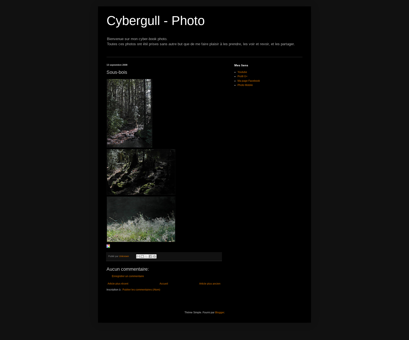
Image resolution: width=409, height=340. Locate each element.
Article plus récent (118, 283)
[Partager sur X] (146, 256)
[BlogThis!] (142, 256)
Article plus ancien (209, 283)
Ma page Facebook (249, 80)
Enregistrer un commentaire (128, 276)
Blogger (219, 312)
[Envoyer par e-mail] (138, 256)
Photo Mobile (245, 85)
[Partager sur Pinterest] (154, 256)
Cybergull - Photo (156, 20)
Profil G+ (243, 76)
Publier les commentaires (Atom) (141, 289)
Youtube (242, 72)
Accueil (164, 283)
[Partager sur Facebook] (150, 256)
